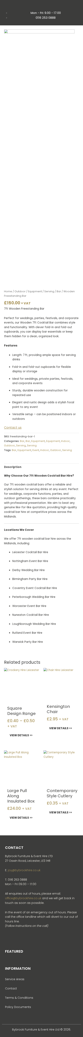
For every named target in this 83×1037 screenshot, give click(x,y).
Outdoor (20, 291)
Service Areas (14, 979)
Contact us (13, 427)
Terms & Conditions (19, 998)
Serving (49, 291)
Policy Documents (18, 1007)
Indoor (65, 441)
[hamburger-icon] (74, 44)
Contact (11, 988)
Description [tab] (12, 467)
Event (35, 450)
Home (8, 291)
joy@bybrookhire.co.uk (24, 870)
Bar (59, 291)
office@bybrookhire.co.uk (23, 898)
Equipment (35, 291)
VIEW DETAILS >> (21, 735)
